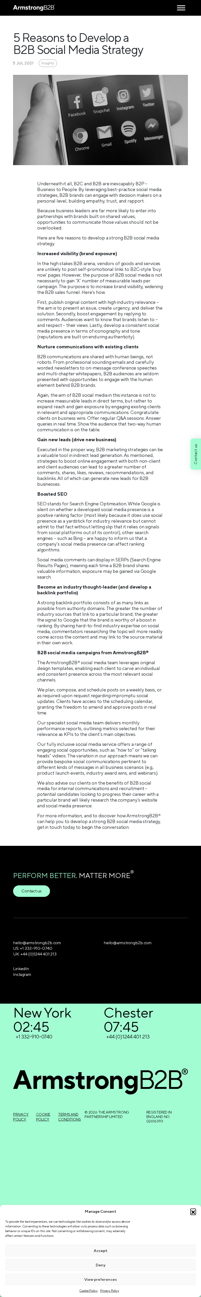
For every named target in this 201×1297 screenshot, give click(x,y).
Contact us (31, 890)
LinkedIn (21, 968)
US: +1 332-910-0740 (32, 948)
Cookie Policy (88, 1291)
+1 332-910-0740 (34, 1036)
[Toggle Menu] (181, 7)
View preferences (100, 1279)
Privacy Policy (109, 1291)
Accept (100, 1250)
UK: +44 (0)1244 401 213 (35, 954)
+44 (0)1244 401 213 (128, 1036)
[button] (193, 1211)
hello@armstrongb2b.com (37, 942)
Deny (100, 1265)
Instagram (22, 974)
